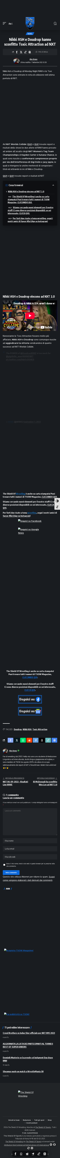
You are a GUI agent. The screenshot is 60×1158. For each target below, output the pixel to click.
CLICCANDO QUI (49, 496)
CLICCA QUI (29, 690)
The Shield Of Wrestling (14, 1142)
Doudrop (18, 729)
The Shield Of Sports (43, 1127)
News (30, 33)
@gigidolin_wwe (14, 356)
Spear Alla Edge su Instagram (16, 515)
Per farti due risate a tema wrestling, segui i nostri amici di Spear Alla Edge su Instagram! (30, 219)
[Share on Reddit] (27, 1154)
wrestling (31, 512)
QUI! (30, 144)
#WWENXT (28, 356)
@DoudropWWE (28, 353)
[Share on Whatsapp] (21, 1154)
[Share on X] (21, 52)
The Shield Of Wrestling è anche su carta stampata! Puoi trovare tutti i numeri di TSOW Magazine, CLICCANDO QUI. (29, 199)
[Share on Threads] (42, 740)
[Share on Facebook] (17, 52)
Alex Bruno (33, 59)
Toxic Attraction (40, 729)
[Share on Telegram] (33, 1154)
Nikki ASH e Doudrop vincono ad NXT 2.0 (26, 191)
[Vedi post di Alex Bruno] (16, 61)
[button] (5, 23)
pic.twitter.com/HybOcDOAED (20, 359)
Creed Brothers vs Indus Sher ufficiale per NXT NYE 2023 (29, 1033)
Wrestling (20, 493)
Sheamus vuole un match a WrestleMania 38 (23, 1071)
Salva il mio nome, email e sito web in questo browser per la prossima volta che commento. (30, 865)
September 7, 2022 (32, 421)
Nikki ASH (27, 729)
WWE (11, 421)
